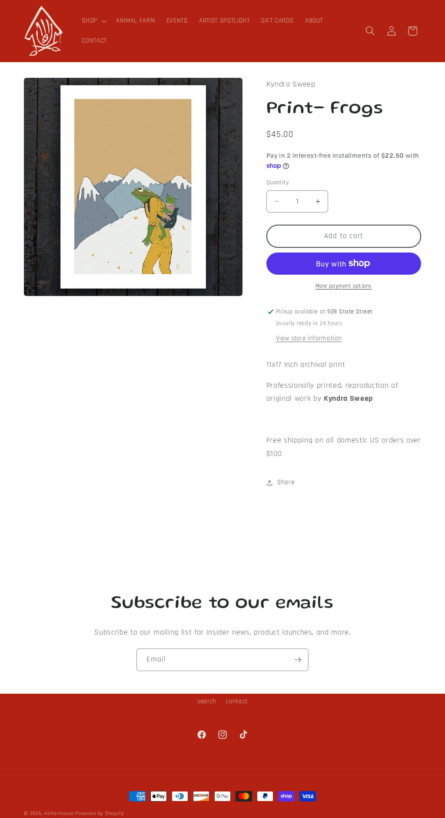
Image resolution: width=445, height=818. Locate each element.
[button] (93, 21)
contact (237, 701)
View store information (309, 338)
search (206, 701)
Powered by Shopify (99, 813)
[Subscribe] (297, 659)
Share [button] (285, 482)
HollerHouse (58, 813)
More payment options (343, 286)
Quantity (277, 182)
